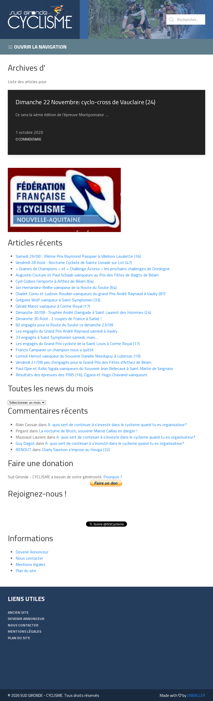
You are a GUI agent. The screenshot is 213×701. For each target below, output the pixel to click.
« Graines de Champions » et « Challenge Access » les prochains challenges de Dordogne (93, 269)
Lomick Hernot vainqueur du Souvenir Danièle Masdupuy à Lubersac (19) (78, 356)
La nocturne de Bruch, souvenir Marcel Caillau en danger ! (88, 431)
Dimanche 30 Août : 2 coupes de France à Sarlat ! (59, 318)
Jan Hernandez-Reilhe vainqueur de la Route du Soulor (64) (66, 287)
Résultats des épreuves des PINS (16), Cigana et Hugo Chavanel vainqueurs (81, 375)
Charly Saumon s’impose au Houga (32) (76, 449)
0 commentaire (28, 139)
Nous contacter (29, 558)
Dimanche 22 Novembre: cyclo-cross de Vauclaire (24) (85, 102)
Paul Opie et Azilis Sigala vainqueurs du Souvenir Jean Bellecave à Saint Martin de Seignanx (94, 368)
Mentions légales (30, 564)
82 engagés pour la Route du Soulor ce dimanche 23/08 (64, 325)
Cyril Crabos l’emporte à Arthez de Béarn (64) (55, 281)
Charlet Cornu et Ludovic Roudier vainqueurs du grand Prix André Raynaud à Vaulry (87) (90, 293)
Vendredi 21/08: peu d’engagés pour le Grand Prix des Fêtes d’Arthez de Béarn (83, 362)
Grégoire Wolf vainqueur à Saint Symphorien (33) (58, 300)
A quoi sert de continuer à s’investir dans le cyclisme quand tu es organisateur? (117, 424)
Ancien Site (18, 612)
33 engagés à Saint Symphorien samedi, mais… (57, 337)
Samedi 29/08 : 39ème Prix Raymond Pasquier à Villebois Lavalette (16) (78, 256)
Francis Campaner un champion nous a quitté (55, 350)
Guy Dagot (25, 443)
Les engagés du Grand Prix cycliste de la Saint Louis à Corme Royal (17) (78, 343)
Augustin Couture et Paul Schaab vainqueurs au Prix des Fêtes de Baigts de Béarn (87, 275)
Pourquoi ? (112, 477)
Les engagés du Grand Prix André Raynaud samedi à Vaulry (66, 331)
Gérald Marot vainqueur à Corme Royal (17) (53, 306)
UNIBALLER (196, 695)
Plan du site (26, 570)
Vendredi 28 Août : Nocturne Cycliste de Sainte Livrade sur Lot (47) (74, 262)
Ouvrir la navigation (39, 47)
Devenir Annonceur (32, 552)
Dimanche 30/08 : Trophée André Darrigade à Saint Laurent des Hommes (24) (83, 312)
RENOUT (23, 449)
